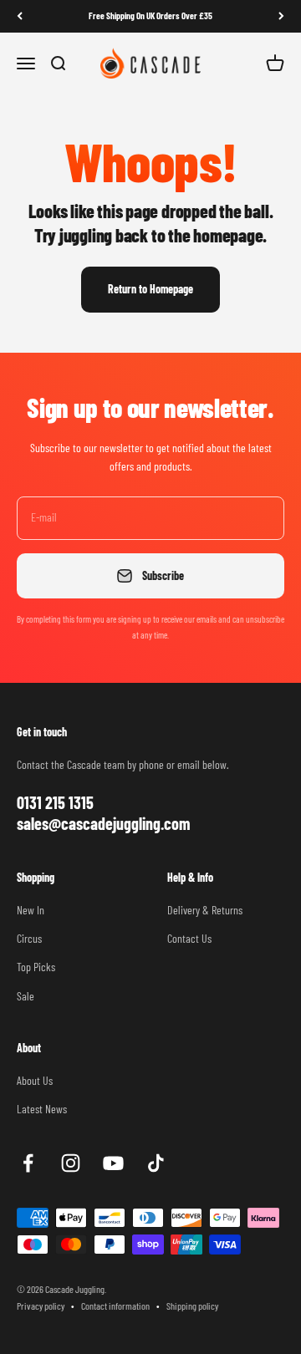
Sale (25, 996)
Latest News (42, 1109)
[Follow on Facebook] (28, 1163)
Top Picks (36, 967)
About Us (35, 1080)
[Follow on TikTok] (156, 1163)
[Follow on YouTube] (113, 1163)
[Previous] (20, 16)
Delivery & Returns (204, 910)
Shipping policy (192, 1305)
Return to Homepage (150, 289)
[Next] (281, 16)
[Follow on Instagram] (70, 1163)
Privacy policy (40, 1305)
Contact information (115, 1305)
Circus (29, 938)
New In (30, 910)
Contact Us (189, 938)
